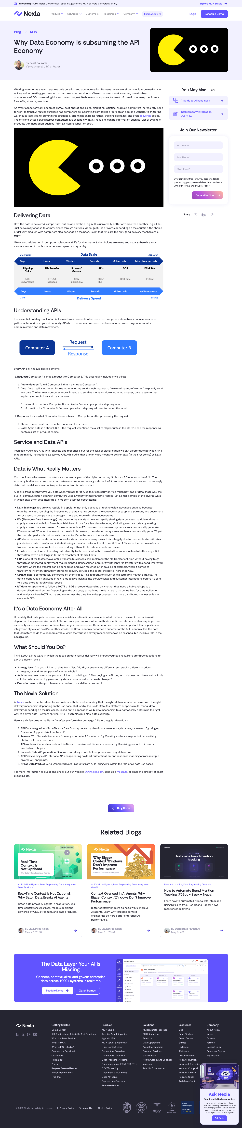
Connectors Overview (113, 1051)
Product (55, 13)
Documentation (187, 1055)
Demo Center (59, 1029)
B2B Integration (151, 1034)
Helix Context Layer (112, 1046)
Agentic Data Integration (114, 1034)
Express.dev (213, 1055)
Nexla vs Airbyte (187, 1072)
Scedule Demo (55, 990)
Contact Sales (214, 1046)
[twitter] (23, 1035)
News (210, 1034)
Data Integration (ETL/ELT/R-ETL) (119, 1064)
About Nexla (213, 1029)
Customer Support (216, 1051)
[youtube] (35, 1035)
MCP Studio (108, 1029)
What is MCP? (59, 1042)
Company (129, 13)
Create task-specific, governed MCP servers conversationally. (68, 3)
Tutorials (206, 884)
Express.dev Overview (113, 1081)
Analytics (147, 1038)
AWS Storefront (187, 1081)
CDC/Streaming (110, 1068)
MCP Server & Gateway (114, 1042)
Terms (186, 185)
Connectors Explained (63, 1051)
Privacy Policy (202, 185)
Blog (17, 32)
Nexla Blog (57, 1059)
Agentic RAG (108, 1038)
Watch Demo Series (62, 1072)
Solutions (72, 13)
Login (192, 14)
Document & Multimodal (115, 1072)
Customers (57, 1055)
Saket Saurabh (38, 63)
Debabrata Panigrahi (187, 928)
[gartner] (187, 1108)
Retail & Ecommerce (153, 1068)
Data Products (25, 887)
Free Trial (56, 1076)
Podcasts (183, 1046)
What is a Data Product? (65, 1038)
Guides (182, 1042)
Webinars (184, 1051)
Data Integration (67, 884)
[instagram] (28, 1035)
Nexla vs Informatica (189, 1064)
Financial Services (152, 1051)
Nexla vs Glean (186, 1076)
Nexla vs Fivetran (188, 1059)
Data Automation (173, 884)
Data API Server (110, 1076)
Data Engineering (49, 884)
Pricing (55, 1064)
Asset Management (153, 1046)
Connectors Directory (113, 1055)
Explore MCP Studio (211, 3)
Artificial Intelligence (28, 884)
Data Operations (151, 1042)
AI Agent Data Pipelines (155, 1029)
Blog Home (123, 808)
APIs (33, 32)
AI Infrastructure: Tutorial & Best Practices (74, 1034)
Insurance (148, 1064)
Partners (211, 1042)
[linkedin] (17, 1035)
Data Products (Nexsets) (115, 1059)
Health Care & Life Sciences (157, 1059)
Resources (110, 13)
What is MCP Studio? (63, 1046)
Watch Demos (87, 990)
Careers (211, 1038)
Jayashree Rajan (39, 928)
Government (149, 1055)
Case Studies (186, 1034)
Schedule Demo (214, 14)
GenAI (94, 887)
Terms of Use (86, 1108)
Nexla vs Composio (189, 1068)
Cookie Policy (105, 1108)
